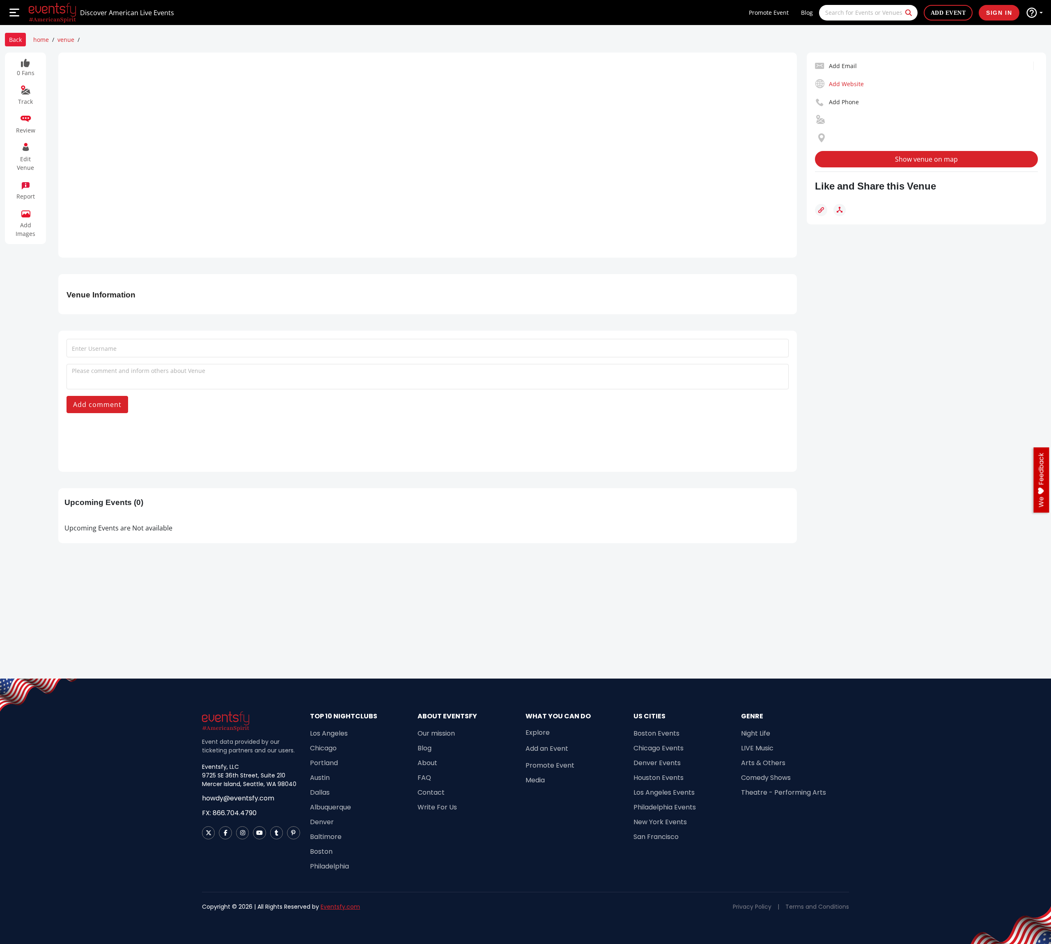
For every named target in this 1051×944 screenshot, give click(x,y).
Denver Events (657, 763)
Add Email (843, 66)
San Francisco (656, 836)
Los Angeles (329, 733)
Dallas (320, 792)
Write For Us (437, 807)
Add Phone (844, 102)
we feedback (1041, 480)
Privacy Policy (752, 907)
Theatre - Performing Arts (783, 792)
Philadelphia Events (664, 807)
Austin (320, 777)
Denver (322, 822)
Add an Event (547, 748)
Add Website (846, 84)
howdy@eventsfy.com (238, 798)
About (427, 763)
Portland (324, 763)
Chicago (323, 748)
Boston (321, 851)
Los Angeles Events (664, 792)
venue (65, 39)
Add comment (97, 404)
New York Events (660, 822)
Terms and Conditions (817, 907)
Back (15, 39)
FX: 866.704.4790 (229, 813)
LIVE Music (757, 748)
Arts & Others (763, 763)
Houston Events (658, 777)
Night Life (755, 733)
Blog (807, 12)
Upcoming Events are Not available (118, 528)
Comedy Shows (766, 777)
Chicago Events (658, 748)
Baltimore (326, 836)
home (41, 39)
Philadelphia (329, 866)
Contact (431, 792)
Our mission (436, 733)
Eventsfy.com (340, 907)
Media (535, 780)
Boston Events (656, 733)
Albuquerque (330, 807)
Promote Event (769, 12)
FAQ (424, 777)
